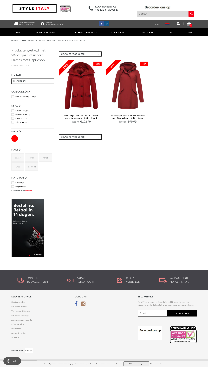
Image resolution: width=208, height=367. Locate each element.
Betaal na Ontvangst (20, 315)
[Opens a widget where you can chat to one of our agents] (12, 361)
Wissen (28, 190)
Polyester (20, 186)
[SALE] (32, 228)
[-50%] (127, 85)
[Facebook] (76, 304)
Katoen (19, 182)
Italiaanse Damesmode (85, 32)
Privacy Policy (17, 324)
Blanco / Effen (22, 114)
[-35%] (81, 85)
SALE (171, 32)
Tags (23, 40)
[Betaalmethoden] (29, 350)
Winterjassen (148, 32)
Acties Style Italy (18, 333)
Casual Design (22, 110)
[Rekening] (178, 24)
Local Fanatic (119, 32)
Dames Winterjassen (25, 96)
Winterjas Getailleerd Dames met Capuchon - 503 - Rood (81, 116)
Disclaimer (16, 328)
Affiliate (15, 337)
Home (18, 32)
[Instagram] (83, 304)
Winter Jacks (22, 122)
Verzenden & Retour (20, 311)
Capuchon (21, 118)
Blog (190, 32)
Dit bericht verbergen (136, 364)
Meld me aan (182, 313)
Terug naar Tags (21, 66)
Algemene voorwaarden (22, 320)
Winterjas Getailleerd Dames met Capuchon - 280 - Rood (127, 116)
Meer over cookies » (157, 364)
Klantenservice (18, 302)
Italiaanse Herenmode (47, 32)
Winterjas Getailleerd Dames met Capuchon (56, 40)
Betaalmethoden (18, 306)
